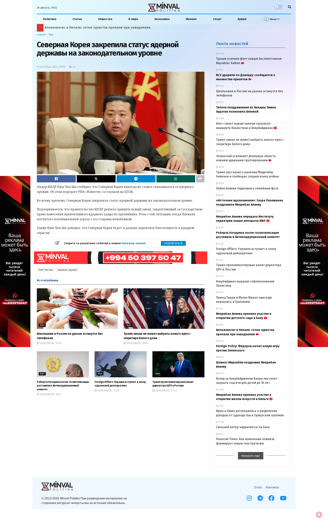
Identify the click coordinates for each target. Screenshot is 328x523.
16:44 (221, 373)
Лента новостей (232, 43)
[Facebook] (271, 498)
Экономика (162, 19)
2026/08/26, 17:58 (108, 390)
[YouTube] (283, 498)
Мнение (191, 19)
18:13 (220, 211)
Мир (51, 34)
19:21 (220, 102)
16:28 (221, 389)
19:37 (220, 69)
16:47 (220, 357)
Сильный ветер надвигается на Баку (243, 427)
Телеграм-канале (133, 243)
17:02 (220, 324)
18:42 (221, 150)
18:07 (221, 227)
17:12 (220, 308)
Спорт (217, 19)
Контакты (272, 487)
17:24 (220, 292)
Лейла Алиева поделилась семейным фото (247, 188)
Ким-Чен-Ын (46, 270)
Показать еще (250, 456)
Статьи (77, 19)
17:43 (220, 260)
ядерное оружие (67, 270)
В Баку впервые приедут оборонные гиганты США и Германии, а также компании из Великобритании (123, 27)
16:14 (220, 406)
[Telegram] (260, 498)
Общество (105, 19)
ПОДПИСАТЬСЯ (173, 243)
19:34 (221, 86)
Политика (49, 19)
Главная (41, 34)
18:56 (221, 134)
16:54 (221, 341)
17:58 (220, 243)
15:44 (220, 434)
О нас (258, 487)
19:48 (221, 53)
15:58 (221, 422)
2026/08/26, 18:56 (137, 343)
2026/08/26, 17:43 (166, 390)
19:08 (221, 118)
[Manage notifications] (319, 515)
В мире (133, 19)
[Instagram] (249, 498)
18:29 (221, 167)
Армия (242, 19)
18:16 (221, 195)
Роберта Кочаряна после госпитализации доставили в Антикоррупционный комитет (63, 385)
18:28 (221, 183)
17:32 (220, 276)
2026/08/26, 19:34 (50, 343)
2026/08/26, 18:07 (50, 394)
